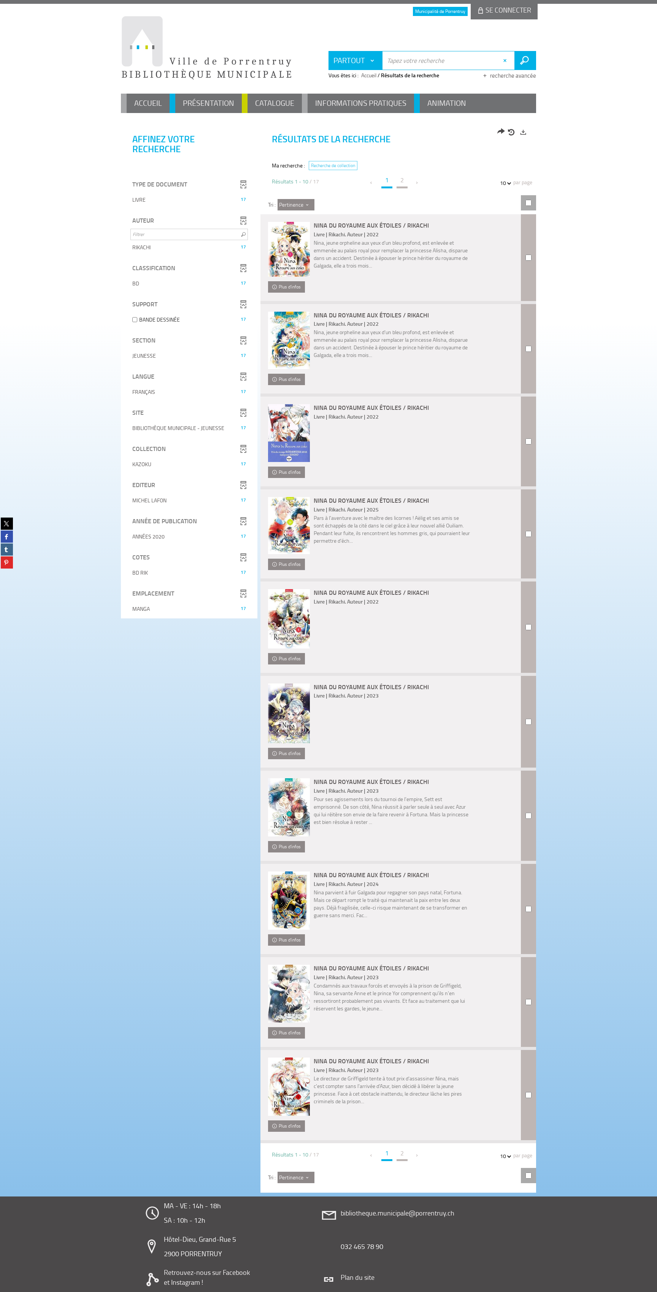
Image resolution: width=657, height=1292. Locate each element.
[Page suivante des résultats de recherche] (417, 182)
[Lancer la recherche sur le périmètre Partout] (525, 60)
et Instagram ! (183, 1282)
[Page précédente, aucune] (372, 182)
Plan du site (358, 1277)
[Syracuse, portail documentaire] (206, 48)
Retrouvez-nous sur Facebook (207, 1272)
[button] (189, 200)
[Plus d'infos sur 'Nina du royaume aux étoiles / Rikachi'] (289, 249)
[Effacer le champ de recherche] (506, 60)
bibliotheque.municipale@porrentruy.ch (397, 1212)
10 (503, 182)
